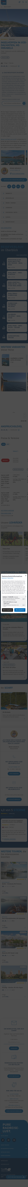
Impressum (4, 578)
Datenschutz (10, 578)
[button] (21, 599)
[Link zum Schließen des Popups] (25, 576)
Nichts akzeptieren (7, 610)
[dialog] (14, 593)
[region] (14, 601)
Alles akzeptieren (20, 610)
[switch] (23, 599)
